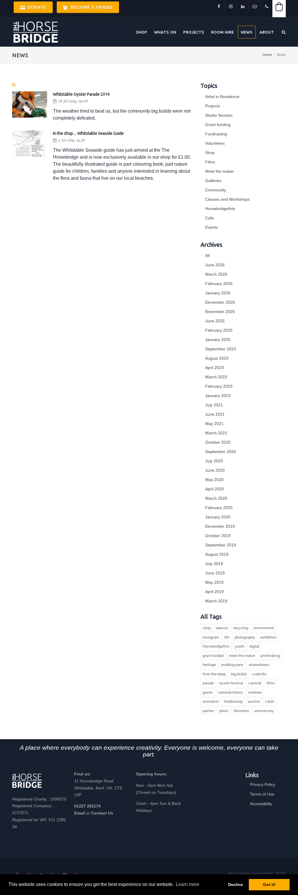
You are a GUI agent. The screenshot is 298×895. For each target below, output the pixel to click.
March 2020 (216, 498)
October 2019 (217, 535)
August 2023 (216, 358)
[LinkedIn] (243, 6)
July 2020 (214, 461)
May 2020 (214, 479)
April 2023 (214, 367)
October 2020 (217, 442)
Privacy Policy (262, 784)
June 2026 (215, 265)
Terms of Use (262, 794)
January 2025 (217, 339)
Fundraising (216, 134)
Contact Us (102, 813)
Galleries (213, 180)
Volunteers (215, 143)
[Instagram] (231, 6)
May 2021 (214, 423)
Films (210, 162)
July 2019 (214, 563)
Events (211, 227)
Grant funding (217, 124)
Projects (212, 106)
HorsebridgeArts (220, 208)
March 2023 (216, 377)
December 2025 (220, 302)
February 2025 (219, 330)
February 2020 (219, 507)
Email (79, 813)
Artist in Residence (222, 96)
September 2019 (220, 545)
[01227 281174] (266, 6)
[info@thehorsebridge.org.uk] (254, 6)
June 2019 (215, 573)
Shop (210, 152)
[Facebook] (219, 6)
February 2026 (219, 283)
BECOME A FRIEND (91, 7)
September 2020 (220, 451)
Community (215, 190)
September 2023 (220, 349)
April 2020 (214, 489)
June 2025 (215, 321)
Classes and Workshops (227, 199)
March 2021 (216, 433)
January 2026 (217, 293)
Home (267, 55)
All (207, 255)
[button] (279, 6)
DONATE (36, 7)
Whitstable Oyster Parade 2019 (81, 94)
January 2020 (217, 517)
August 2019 (216, 554)
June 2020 (215, 470)
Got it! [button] (269, 884)
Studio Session (219, 115)
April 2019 (214, 591)
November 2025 (220, 311)
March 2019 (216, 601)
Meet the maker (219, 171)
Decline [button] (235, 884)
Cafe (209, 218)
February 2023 (219, 386)
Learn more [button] (187, 884)
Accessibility (261, 803)
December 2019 (220, 526)
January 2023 (217, 395)
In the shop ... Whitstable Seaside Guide (88, 133)
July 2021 (214, 405)
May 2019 (214, 582)
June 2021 (215, 414)
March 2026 (216, 274)
